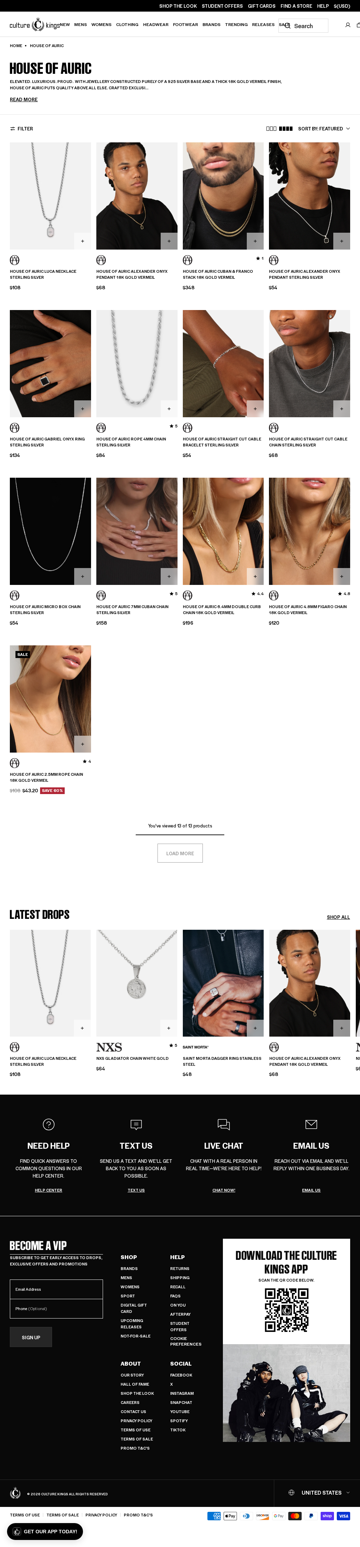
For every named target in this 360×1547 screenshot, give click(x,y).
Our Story (132, 1375)
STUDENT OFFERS (222, 6)
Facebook (181, 1375)
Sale (284, 24)
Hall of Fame (135, 1384)
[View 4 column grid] (285, 129)
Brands (211, 24)
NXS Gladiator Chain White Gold (132, 1058)
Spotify (179, 1421)
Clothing (127, 24)
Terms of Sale (137, 1439)
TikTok (178, 1430)
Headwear (155, 24)
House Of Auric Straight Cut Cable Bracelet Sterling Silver (222, 442)
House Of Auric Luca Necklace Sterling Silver (43, 274)
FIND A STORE (296, 6)
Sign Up (31, 1337)
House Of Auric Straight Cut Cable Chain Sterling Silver (308, 442)
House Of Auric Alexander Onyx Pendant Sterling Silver (304, 274)
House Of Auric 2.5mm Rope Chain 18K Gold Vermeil (46, 777)
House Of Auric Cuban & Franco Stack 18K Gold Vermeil (218, 274)
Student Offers (179, 1326)
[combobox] (303, 26)
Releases (263, 24)
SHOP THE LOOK (178, 6)
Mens (80, 24)
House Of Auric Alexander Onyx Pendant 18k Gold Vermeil (132, 274)
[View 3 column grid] (271, 129)
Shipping (179, 1278)
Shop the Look (137, 1393)
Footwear (185, 24)
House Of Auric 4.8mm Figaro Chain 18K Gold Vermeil (308, 609)
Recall (178, 1287)
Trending (236, 24)
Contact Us (133, 1411)
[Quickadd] (82, 241)
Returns (179, 1268)
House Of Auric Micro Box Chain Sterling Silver (45, 609)
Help (177, 1257)
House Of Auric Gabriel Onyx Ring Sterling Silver (47, 442)
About (131, 1363)
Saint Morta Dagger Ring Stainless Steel (222, 1061)
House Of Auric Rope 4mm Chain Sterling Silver (131, 442)
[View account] (348, 25)
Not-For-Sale (135, 1336)
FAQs (175, 1296)
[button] (45, 1531)
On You (178, 1305)
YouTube (179, 1411)
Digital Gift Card (134, 1308)
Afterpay (180, 1314)
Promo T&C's (135, 1448)
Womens (101, 24)
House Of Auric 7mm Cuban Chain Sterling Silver (132, 609)
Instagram (182, 1393)
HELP (323, 6)
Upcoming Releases (132, 1323)
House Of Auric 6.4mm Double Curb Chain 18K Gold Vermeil (222, 609)
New (65, 24)
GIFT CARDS (262, 6)
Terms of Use (135, 1430)
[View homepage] (35, 24)
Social (181, 1363)
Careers (130, 1402)
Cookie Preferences (185, 1341)
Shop (129, 1257)
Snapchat (181, 1402)
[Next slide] (350, 995)
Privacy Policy (136, 1421)
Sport (128, 1296)
